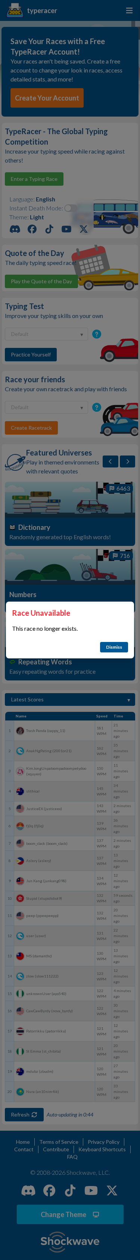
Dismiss (114, 647)
